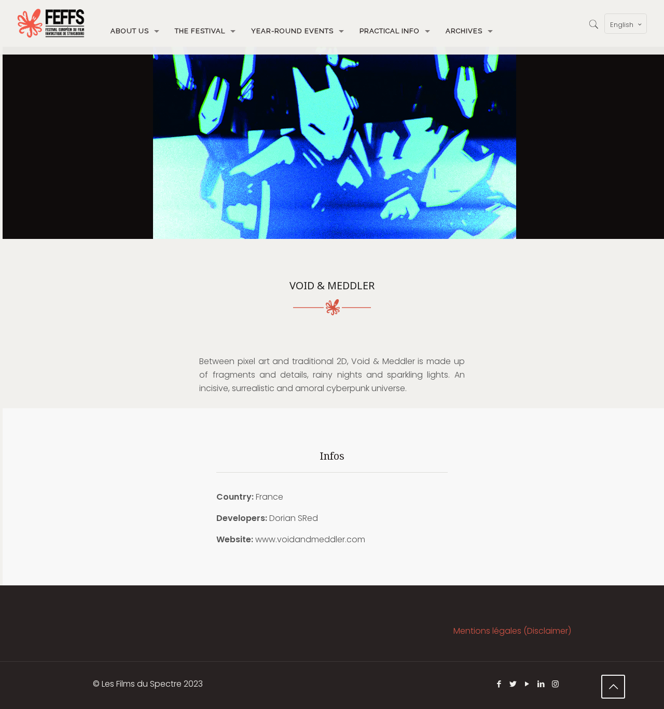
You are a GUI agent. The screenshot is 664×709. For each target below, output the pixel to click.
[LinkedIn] (541, 683)
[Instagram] (555, 683)
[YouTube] (527, 683)
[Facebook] (499, 683)
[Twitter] (513, 683)
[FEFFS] (51, 23)
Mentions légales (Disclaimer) (512, 631)
